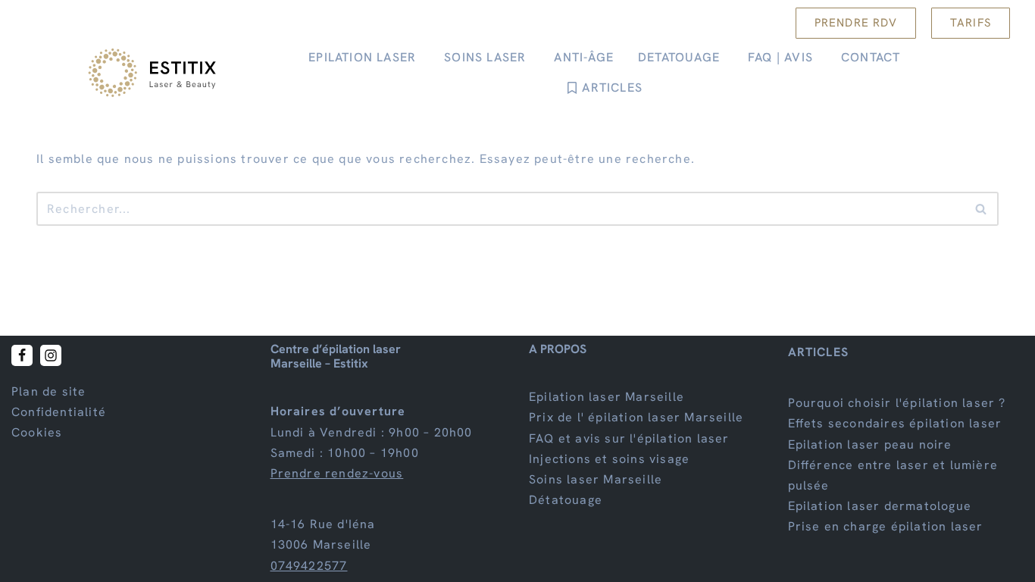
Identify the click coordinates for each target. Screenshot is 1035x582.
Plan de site (48, 391)
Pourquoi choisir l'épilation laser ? (897, 403)
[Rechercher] (982, 209)
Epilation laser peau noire (870, 444)
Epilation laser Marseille (606, 397)
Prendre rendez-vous (337, 473)
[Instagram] (50, 355)
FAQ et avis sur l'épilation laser (629, 438)
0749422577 (309, 566)
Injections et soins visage (609, 459)
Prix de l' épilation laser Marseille (636, 418)
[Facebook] (22, 355)
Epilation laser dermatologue (880, 506)
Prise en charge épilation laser (885, 527)
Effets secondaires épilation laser (895, 424)
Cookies (36, 433)
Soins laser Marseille (595, 479)
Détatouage (565, 500)
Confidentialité (58, 412)
